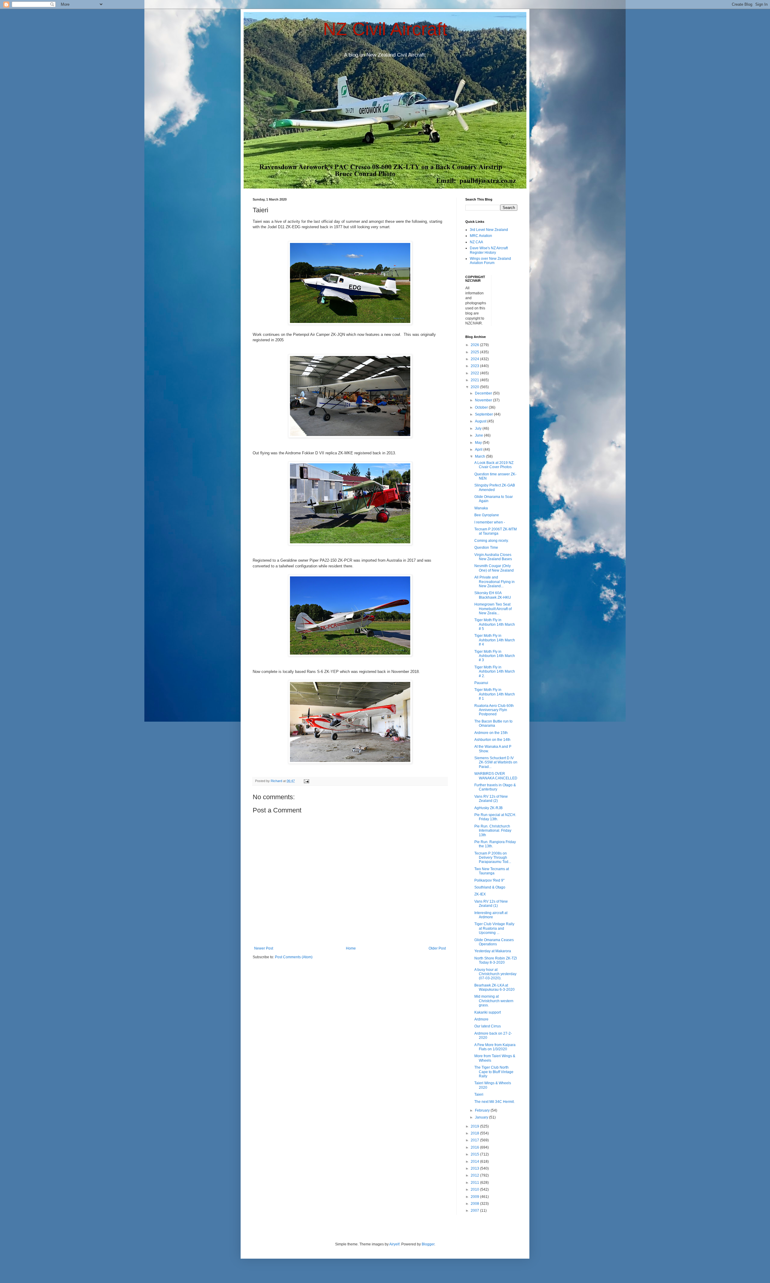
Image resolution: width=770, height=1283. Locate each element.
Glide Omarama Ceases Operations (494, 942)
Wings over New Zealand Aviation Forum (490, 260)
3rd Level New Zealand (489, 230)
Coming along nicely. (491, 541)
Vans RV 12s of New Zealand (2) (491, 798)
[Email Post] (306, 781)
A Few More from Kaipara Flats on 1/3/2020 (495, 1047)
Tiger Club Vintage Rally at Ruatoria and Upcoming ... (494, 928)
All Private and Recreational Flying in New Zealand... (494, 581)
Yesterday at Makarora (492, 951)
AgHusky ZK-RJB (488, 808)
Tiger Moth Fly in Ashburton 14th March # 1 (494, 694)
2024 (475, 359)
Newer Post (263, 948)
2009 (475, 1197)
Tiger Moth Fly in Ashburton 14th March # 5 (494, 624)
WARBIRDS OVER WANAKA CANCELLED (495, 776)
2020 (475, 387)
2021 (475, 380)
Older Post (437, 948)
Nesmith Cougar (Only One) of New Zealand (494, 568)
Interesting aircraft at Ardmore (490, 915)
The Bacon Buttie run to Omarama (493, 723)
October (482, 407)
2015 (475, 1154)
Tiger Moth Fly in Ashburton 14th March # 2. (494, 671)
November (484, 400)
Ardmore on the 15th (491, 733)
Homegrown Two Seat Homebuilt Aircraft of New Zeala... (493, 608)
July (478, 428)
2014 (475, 1161)
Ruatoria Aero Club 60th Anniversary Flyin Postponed (494, 710)
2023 (475, 366)
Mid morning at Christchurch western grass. (493, 1000)
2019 (475, 1126)
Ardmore (481, 1019)
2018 (475, 1133)
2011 (475, 1182)
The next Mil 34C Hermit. (494, 1102)
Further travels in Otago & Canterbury (495, 787)
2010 (475, 1189)
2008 (475, 1204)
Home (351, 948)
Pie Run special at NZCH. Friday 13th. (495, 817)
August (481, 421)
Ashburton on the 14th (492, 740)
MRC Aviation (481, 236)
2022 (475, 373)
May (479, 442)
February (483, 1110)
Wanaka (481, 508)
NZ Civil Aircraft (385, 29)
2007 (475, 1210)
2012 (475, 1175)
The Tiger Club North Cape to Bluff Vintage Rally (493, 1071)
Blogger (428, 1244)
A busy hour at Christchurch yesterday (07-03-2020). (495, 974)
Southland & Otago (489, 887)
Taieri (478, 1094)
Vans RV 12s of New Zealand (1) (491, 903)
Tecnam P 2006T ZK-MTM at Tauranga (495, 531)
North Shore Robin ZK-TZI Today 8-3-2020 (495, 960)
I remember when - (489, 522)
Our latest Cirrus (487, 1026)
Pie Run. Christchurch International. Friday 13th (492, 830)
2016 (475, 1147)
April (479, 449)
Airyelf (394, 1244)
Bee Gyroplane (486, 515)
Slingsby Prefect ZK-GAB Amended (494, 487)
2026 (475, 345)
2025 (475, 352)
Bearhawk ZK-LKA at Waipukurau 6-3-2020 (494, 987)
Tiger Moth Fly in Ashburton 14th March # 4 (494, 640)
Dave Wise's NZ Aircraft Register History (489, 250)
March (480, 456)
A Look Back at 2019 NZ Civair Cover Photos (493, 465)
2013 (475, 1168)
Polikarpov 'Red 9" (489, 880)
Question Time (486, 547)
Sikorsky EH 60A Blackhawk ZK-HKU (492, 595)
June (479, 435)
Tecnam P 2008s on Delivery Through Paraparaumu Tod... (492, 857)
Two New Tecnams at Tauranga (491, 871)
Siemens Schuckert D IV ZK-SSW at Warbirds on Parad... (495, 762)
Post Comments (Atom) (294, 957)
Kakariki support (487, 1012)
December (484, 393)
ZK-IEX (480, 894)
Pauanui (481, 683)
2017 (475, 1140)
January (482, 1117)
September (484, 414)
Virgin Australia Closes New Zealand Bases (493, 557)
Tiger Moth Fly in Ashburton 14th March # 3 (494, 655)
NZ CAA (476, 242)
